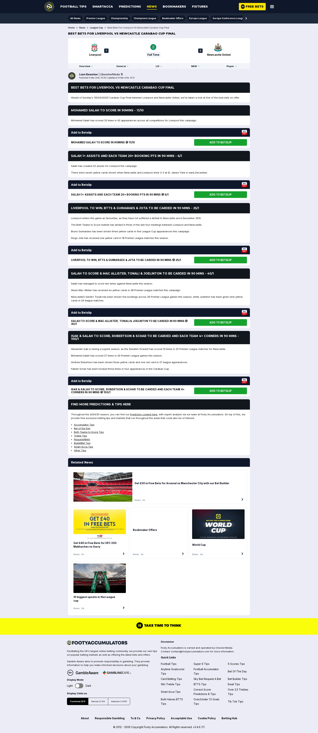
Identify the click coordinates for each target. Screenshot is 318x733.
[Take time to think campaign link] (159, 628)
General (121, 66)
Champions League (145, 18)
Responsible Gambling (110, 718)
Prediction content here (143, 414)
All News (75, 18)
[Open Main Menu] (272, 6)
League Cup (96, 27)
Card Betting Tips (171, 678)
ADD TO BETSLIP (220, 142)
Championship (119, 18)
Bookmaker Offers (172, 18)
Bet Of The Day (237, 671)
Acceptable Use (181, 718)
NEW (194, 66)
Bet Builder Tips (237, 678)
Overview (84, 66)
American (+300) (119, 701)
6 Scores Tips (236, 663)
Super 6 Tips (201, 663)
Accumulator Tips (84, 424)
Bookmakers (174, 6)
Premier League (95, 18)
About (85, 718)
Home (71, 27)
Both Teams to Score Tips (89, 432)
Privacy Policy (155, 718)
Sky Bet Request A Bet (207, 678)
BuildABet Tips (82, 443)
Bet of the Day (82, 428)
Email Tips (234, 684)
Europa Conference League (229, 18)
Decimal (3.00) (98, 701)
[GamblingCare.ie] (117, 673)
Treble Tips (80, 435)
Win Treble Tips (170, 684)
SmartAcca (102, 6)
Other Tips (80, 450)
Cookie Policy (207, 718)
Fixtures (200, 6)
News (152, 6)
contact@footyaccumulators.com (190, 651)
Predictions (130, 6)
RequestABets (82, 439)
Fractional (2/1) (77, 701)
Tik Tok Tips (235, 701)
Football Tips (73, 6)
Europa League (198, 18)
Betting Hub (229, 718)
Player (230, 66)
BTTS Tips (200, 684)
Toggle (79, 685)
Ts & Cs (135, 718)
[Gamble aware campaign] (87, 672)
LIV (157, 66)
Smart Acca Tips (83, 446)
